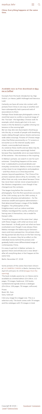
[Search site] (39, 4)
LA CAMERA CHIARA (12, 268)
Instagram (36, 406)
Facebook (27, 406)
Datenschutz (13, 408)
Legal (4, 408)
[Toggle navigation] (33, 4)
